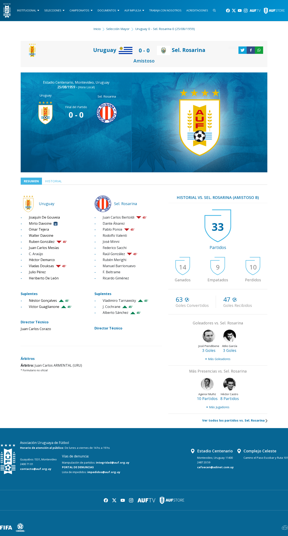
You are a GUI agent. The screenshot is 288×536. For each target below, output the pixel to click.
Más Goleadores (217, 359)
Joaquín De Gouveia (44, 217)
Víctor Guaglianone (44, 306)
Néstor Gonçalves (43, 300)
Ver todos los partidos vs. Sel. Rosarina (233, 420)
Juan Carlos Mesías (44, 247)
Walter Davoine (41, 235)
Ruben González (42, 241)
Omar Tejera (39, 229)
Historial (53, 181)
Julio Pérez (37, 272)
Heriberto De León (44, 278)
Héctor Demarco (42, 259)
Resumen (31, 181)
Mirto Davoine (40, 223)
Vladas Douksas (41, 266)
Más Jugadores (217, 407)
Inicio (97, 29)
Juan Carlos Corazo (36, 328)
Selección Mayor (118, 29)
